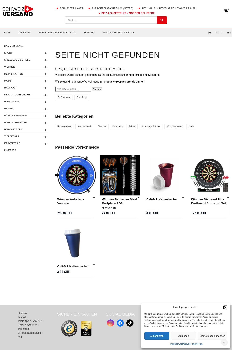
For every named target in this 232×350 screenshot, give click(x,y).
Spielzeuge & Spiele (17, 59)
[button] (225, 307)
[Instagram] (110, 323)
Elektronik (11, 101)
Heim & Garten (13, 73)
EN (229, 32)
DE (209, 32)
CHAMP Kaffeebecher (162, 199)
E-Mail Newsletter (27, 325)
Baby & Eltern (13, 129)
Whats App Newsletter (118, 32)
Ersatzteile (12, 143)
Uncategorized (64, 126)
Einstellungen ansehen (212, 335)
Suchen (97, 89)
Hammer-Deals (13, 45)
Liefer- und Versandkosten (57, 32)
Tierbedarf (11, 136)
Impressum (197, 344)
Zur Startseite (63, 97)
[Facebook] (120, 323)
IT (222, 32)
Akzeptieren (157, 335)
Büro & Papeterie (15, 115)
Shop (6, 32)
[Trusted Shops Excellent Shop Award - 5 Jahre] (86, 328)
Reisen (8, 108)
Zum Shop (82, 97)
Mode (7, 80)
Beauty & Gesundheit (18, 94)
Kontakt (89, 32)
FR (216, 32)
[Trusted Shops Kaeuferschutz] (69, 328)
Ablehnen (183, 335)
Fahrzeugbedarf (15, 122)
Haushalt (10, 87)
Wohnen (9, 66)
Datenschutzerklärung (180, 344)
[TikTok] (129, 323)
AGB (20, 336)
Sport (8, 52)
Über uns (24, 32)
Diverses (10, 150)
